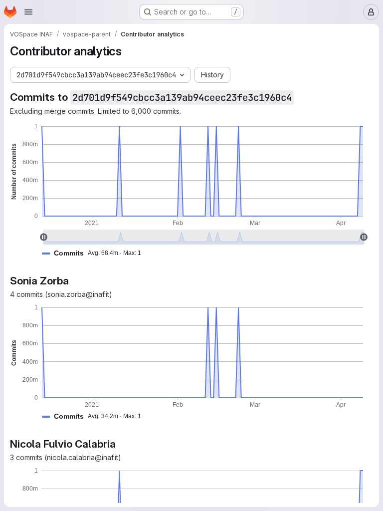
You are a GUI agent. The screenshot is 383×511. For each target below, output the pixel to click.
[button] (95, 253)
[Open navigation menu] (28, 12)
